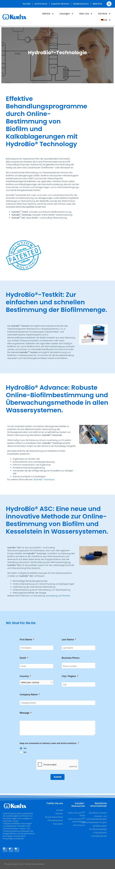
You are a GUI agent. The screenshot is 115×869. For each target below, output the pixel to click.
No (25, 752)
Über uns (84, 13)
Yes (25, 748)
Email (23, 657)
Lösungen (64, 13)
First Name (26, 639)
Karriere (102, 13)
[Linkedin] (5, 849)
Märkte (46, 13)
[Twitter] (11, 849)
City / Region (69, 676)
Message (24, 712)
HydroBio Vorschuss (44, 479)
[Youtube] (17, 849)
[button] (109, 3)
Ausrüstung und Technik (58, 595)
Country (24, 676)
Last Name (68, 639)
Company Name (29, 694)
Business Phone (70, 657)
